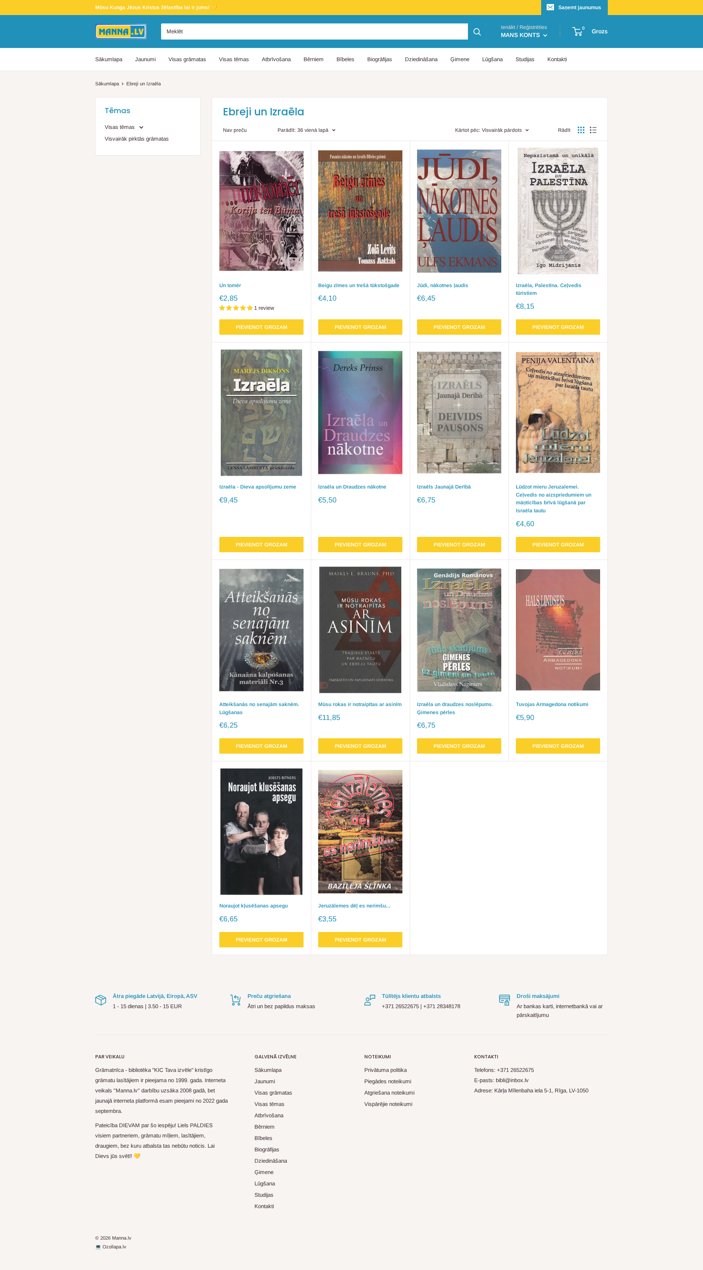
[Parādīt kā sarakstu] (593, 130)
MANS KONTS (521, 35)
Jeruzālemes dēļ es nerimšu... (354, 906)
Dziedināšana (421, 59)
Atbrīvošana (276, 59)
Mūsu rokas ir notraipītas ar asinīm (360, 704)
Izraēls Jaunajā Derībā (444, 487)
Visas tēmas (234, 59)
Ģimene (459, 59)
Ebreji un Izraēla (143, 83)
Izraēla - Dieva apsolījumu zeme (257, 487)
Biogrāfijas (379, 59)
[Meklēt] (477, 31)
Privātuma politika (385, 1070)
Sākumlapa (108, 59)
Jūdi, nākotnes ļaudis (442, 285)
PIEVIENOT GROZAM (261, 327)
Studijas (525, 59)
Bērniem (314, 59)
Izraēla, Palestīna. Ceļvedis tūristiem (548, 289)
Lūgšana (492, 59)
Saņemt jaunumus (579, 7)
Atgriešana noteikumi (389, 1092)
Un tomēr (230, 285)
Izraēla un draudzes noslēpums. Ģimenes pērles (455, 708)
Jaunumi (145, 59)
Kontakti (557, 59)
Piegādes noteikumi (387, 1081)
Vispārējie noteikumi (388, 1104)
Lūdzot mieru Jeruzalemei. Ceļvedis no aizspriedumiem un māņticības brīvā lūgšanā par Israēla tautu (553, 498)
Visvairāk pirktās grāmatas (137, 138)
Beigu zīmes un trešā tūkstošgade (358, 285)
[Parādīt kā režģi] (581, 130)
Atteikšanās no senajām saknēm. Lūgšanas (259, 708)
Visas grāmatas (187, 59)
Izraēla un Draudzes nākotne (352, 487)
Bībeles (345, 59)
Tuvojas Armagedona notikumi (552, 704)
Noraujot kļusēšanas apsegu (253, 906)
